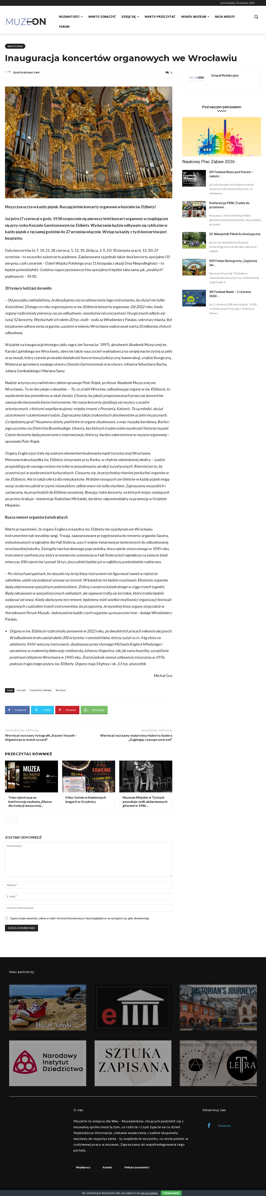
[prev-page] (7, 819)
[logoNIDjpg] (47, 1063)
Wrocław (61, 690)
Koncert (21, 690)
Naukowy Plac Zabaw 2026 (208, 161)
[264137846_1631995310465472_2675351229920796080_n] (218, 1007)
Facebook (224, 1125)
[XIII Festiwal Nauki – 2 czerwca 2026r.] (194, 298)
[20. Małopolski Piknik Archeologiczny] (194, 240)
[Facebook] (209, 1125)
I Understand (171, 1193)
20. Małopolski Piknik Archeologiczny (234, 234)
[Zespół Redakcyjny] (8, 72)
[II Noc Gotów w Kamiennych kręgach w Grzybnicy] (88, 776)
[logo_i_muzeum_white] (133, 1007)
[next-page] (14, 819)
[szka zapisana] (133, 1063)
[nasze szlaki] (47, 1007)
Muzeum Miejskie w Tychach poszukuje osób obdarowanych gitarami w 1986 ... (145, 801)
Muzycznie (15, 46)
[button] (256, 17)
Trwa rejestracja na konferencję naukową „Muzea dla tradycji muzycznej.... (30, 801)
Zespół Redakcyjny (26, 72)
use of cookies (149, 1193)
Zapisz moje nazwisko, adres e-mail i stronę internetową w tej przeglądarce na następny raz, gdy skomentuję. (79, 918)
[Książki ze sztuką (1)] (218, 1063)
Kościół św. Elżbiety (41, 690)
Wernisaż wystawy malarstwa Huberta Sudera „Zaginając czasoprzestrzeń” (136, 737)
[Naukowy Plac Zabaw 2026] (221, 136)
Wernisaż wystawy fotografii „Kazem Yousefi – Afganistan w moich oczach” (41, 737)
